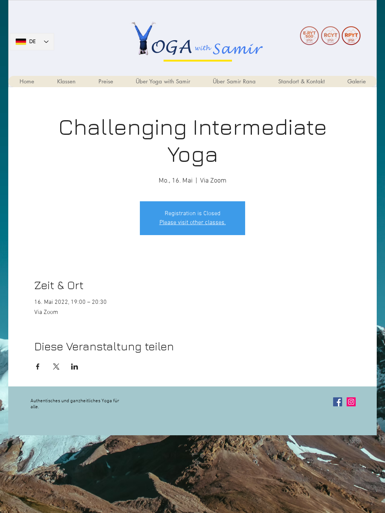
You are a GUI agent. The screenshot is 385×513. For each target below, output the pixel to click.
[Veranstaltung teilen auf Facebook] (37, 367)
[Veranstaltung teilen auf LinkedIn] (74, 367)
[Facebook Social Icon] (337, 401)
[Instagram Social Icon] (351, 401)
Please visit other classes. (192, 222)
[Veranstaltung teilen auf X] (56, 367)
